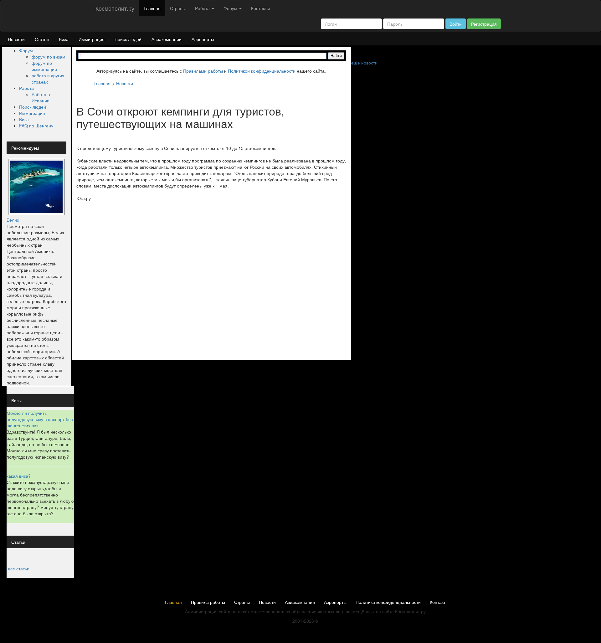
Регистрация (484, 24)
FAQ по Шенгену (36, 125)
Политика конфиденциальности (388, 602)
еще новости (364, 62)
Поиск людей (128, 39)
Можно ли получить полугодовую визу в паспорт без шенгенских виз (40, 419)
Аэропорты (203, 39)
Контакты (260, 8)
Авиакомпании (167, 39)
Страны (178, 8)
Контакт (437, 602)
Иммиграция (92, 39)
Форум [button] (231, 8)
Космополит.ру (114, 8)
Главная (152, 8)
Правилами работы (203, 71)
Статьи (42, 39)
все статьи (18, 568)
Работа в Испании (41, 97)
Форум (26, 50)
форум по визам (48, 57)
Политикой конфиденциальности (261, 71)
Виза (64, 39)
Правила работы (208, 602)
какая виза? (19, 476)
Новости (16, 39)
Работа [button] (203, 8)
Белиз (13, 220)
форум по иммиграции (44, 66)
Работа (26, 88)
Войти (455, 24)
